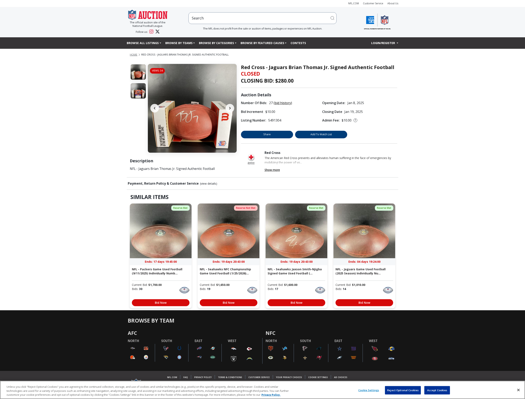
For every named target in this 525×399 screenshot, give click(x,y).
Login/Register (383, 43)
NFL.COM (353, 3)
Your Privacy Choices (289, 377)
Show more (272, 170)
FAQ (185, 377)
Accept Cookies (437, 390)
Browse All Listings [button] (143, 43)
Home (133, 54)
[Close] (518, 389)
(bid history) (283, 103)
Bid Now (161, 303)
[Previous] (154, 108)
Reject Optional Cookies (403, 390)
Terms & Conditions (230, 377)
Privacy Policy (203, 377)
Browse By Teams (179, 43)
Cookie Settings (318, 377)
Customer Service (373, 3)
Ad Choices (340, 377)
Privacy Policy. (271, 395)
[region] (262, 390)
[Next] (230, 108)
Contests (298, 43)
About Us (392, 3)
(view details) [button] (208, 183)
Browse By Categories (216, 43)
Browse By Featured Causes (262, 43)
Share (267, 134)
